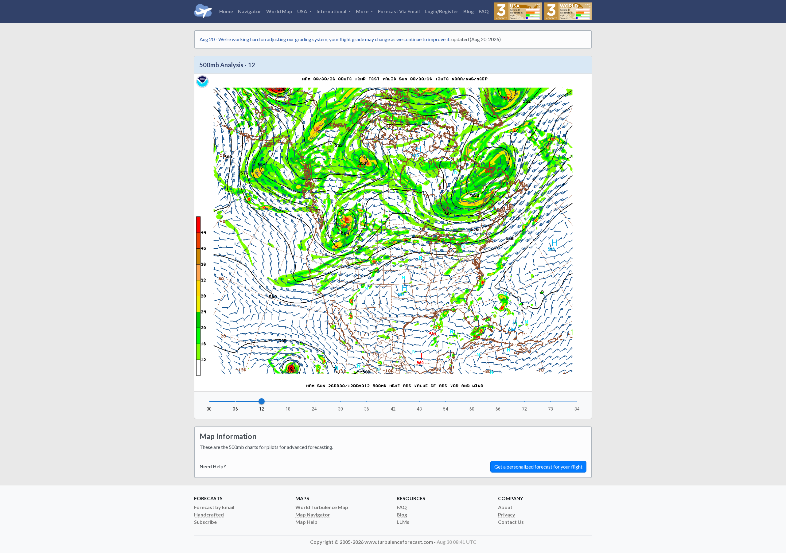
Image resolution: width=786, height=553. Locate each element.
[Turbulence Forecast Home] (203, 11)
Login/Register (441, 11)
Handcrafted (209, 514)
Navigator (249, 11)
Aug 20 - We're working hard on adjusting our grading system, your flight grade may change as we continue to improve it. (325, 39)
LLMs (403, 522)
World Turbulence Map (321, 507)
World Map (279, 11)
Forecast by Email (214, 507)
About (505, 507)
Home (226, 11)
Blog (468, 11)
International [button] (332, 11)
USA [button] (302, 11)
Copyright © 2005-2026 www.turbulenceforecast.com (371, 542)
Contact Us (511, 522)
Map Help (306, 522)
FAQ (484, 11)
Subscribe (205, 522)
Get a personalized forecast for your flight (538, 466)
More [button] (362, 11)
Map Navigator (312, 514)
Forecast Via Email (399, 11)
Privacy (506, 514)
